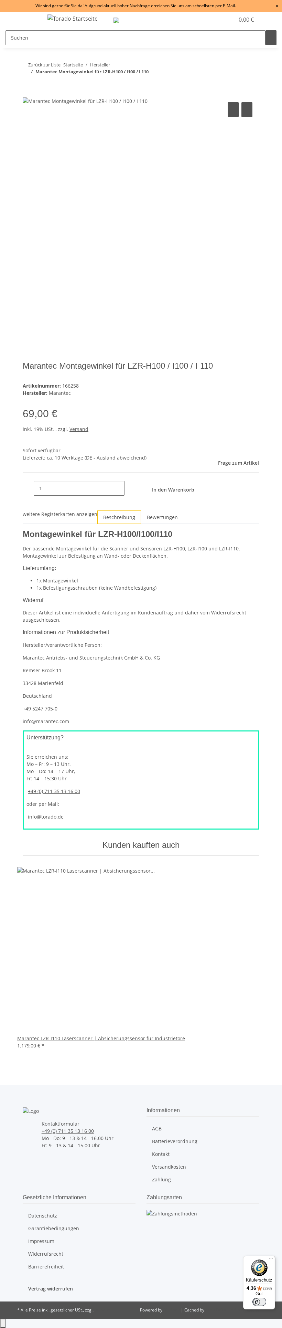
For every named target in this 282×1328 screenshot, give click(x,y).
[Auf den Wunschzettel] (246, 109)
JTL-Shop (172, 1310)
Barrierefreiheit (46, 1266)
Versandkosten (169, 1166)
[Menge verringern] (28, 488)
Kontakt (161, 1154)
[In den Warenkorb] (28, 93)
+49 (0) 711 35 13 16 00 (54, 791)
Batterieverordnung (174, 1141)
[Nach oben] (3, 1323)
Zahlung (161, 1179)
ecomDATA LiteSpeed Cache (232, 1310)
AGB (157, 1128)
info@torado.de (46, 816)
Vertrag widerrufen (50, 1288)
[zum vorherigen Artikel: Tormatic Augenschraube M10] (221, 66)
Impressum (41, 1241)
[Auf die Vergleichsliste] (233, 109)
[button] (215, 20)
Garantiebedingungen (53, 1228)
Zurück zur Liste (44, 65)
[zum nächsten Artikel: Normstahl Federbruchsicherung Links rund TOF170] (234, 66)
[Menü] (271, 1260)
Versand (78, 429)
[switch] (259, 1302)
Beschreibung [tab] (119, 517)
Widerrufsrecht (45, 1254)
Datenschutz (42, 1215)
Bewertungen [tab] (162, 517)
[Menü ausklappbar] (31, 20)
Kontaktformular (60, 1123)
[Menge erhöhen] (129, 488)
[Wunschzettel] (226, 20)
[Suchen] (270, 37)
